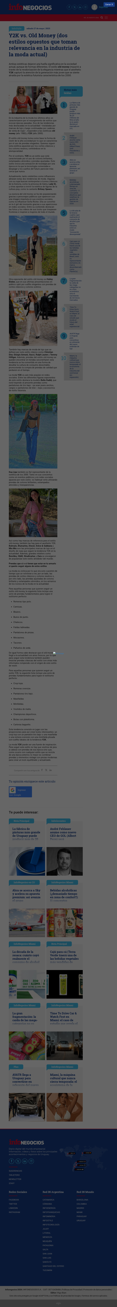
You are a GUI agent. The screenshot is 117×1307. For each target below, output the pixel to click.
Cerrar (108, 4)
